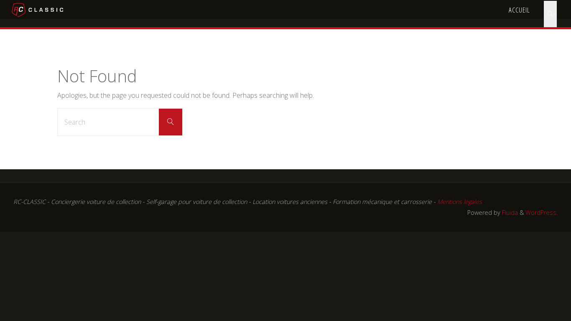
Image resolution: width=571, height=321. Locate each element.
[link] (550, 9)
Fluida (509, 213)
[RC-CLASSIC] (37, 9)
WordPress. (541, 213)
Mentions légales (459, 202)
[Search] (170, 122)
